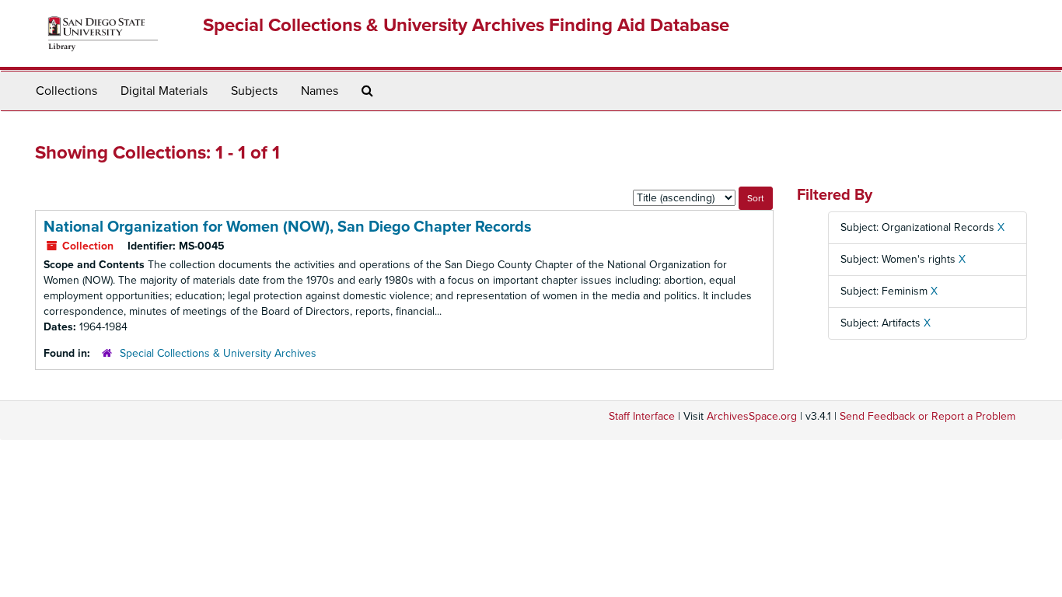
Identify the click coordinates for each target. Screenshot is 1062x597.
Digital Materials (164, 91)
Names (319, 91)
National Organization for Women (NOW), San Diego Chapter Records (288, 227)
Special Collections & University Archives (218, 353)
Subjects (254, 91)
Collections (66, 91)
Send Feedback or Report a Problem (927, 416)
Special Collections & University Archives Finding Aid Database (466, 25)
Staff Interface (642, 416)
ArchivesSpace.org (752, 416)
